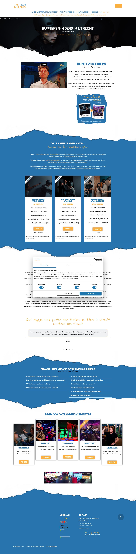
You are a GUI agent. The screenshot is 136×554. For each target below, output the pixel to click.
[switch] (59, 287)
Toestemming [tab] (44, 265)
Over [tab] (91, 265)
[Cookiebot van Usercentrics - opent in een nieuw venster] (95, 259)
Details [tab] (68, 265)
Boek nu (118, 5)
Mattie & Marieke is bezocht (80, 160)
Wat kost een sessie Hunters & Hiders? (38, 384)
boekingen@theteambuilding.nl (89, 518)
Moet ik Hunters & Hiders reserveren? (83, 384)
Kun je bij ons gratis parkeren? (80, 395)
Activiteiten (6, 19)
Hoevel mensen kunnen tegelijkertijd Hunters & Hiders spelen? (45, 380)
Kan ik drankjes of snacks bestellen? (82, 388)
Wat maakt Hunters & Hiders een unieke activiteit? (42, 388)
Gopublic (54, 546)
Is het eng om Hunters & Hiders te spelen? (84, 376)
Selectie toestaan (67, 293)
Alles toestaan (90, 293)
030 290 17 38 (83, 520)
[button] (25, 337)
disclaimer (34, 546)
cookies (41, 546)
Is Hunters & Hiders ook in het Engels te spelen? (86, 391)
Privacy (28, 546)
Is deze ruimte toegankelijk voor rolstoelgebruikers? (42, 376)
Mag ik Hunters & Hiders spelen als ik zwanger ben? (87, 380)
